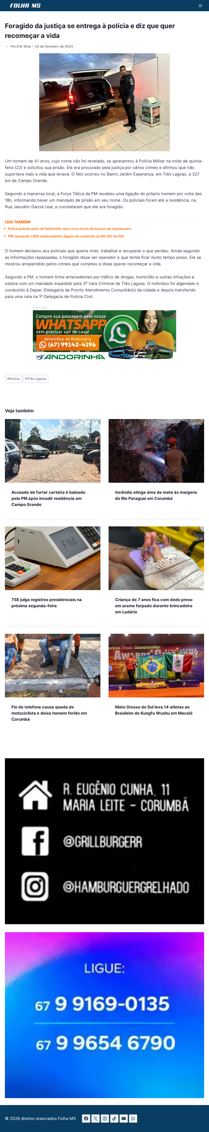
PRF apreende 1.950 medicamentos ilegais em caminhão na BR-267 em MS (66, 236)
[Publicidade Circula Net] (104, 1096)
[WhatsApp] (133, 1118)
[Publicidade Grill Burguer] (104, 922)
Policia (13, 379)
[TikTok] (114, 1118)
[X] (95, 1118)
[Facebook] (86, 1118)
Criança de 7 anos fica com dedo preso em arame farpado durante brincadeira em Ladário (153, 605)
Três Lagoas (35, 379)
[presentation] (52, 451)
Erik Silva (24, 46)
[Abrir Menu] (200, 5)
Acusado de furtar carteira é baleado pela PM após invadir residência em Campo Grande (48, 498)
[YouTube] (124, 1118)
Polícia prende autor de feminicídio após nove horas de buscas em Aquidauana (69, 229)
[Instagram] (105, 1118)
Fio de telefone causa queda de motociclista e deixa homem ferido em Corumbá (49, 713)
